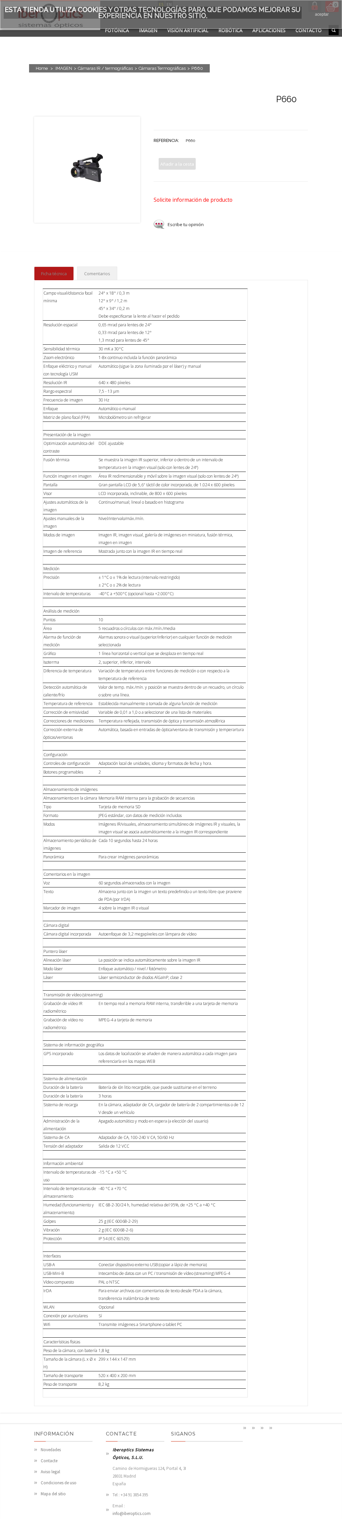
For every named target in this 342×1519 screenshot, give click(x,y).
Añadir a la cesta (177, 164)
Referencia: (166, 140)
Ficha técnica (54, 274)
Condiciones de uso (58, 1483)
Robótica (230, 30)
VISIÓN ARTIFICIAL (187, 30)
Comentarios (97, 274)
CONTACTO (309, 30)
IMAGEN (148, 30)
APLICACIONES (269, 30)
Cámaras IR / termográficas (105, 68)
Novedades (51, 1450)
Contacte (49, 1461)
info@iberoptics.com (132, 1513)
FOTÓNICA (117, 30)
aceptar (322, 14)
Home (42, 68)
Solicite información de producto (193, 199)
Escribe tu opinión (186, 224)
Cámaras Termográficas (162, 68)
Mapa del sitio (53, 1494)
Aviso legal (50, 1472)
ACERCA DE (117, 38)
